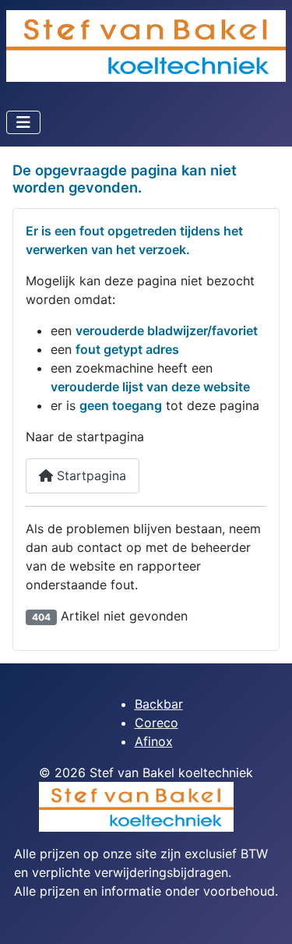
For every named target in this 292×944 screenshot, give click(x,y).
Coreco (156, 722)
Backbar (159, 704)
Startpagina (89, 475)
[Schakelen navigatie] (23, 122)
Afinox (154, 741)
